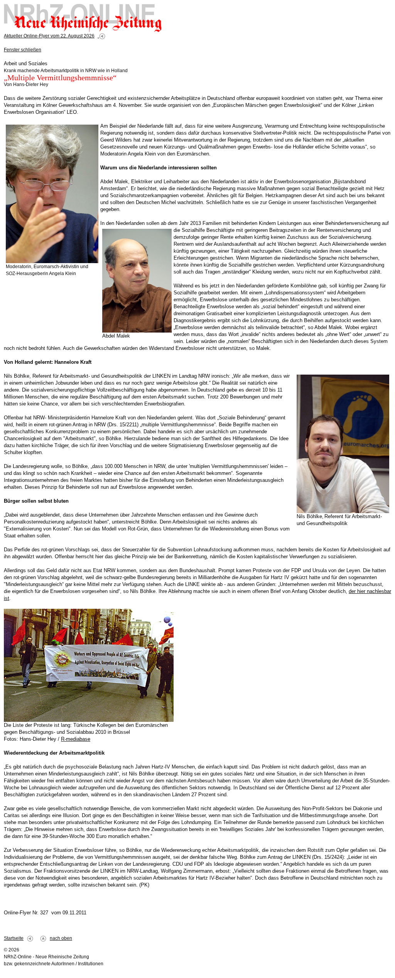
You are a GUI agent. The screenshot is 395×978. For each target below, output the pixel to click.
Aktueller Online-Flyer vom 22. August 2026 (49, 36)
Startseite (14, 938)
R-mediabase (75, 739)
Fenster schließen (22, 49)
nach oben (61, 938)
